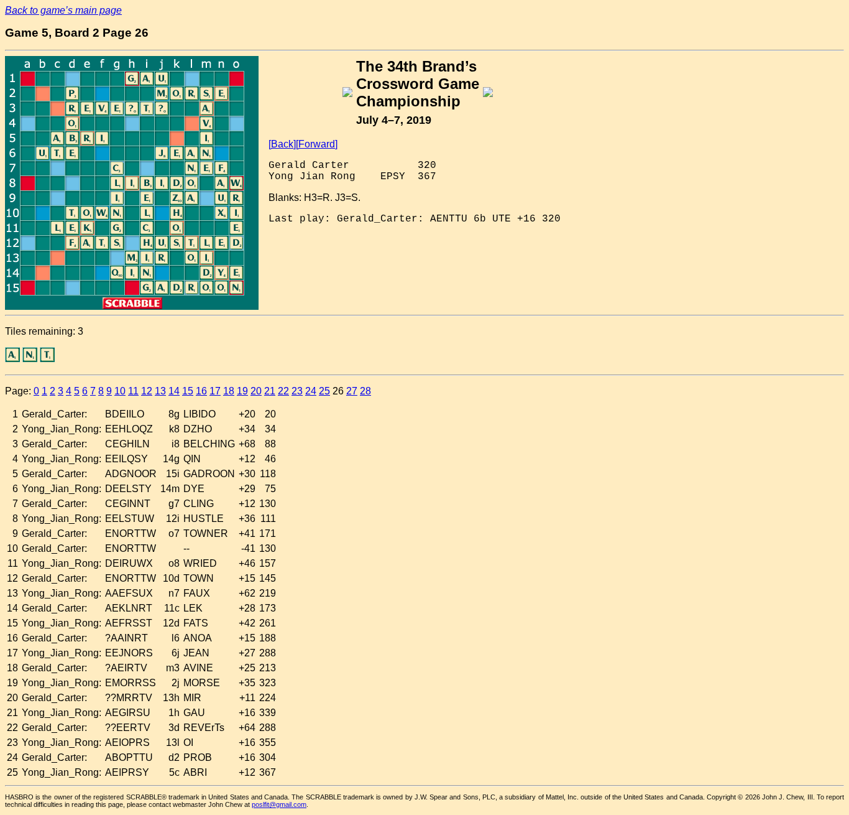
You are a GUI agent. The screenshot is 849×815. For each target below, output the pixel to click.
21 (269, 391)
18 (228, 391)
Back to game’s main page (63, 10)
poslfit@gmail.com (279, 804)
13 (160, 391)
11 (133, 391)
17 (215, 391)
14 (174, 391)
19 (242, 391)
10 (120, 391)
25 (324, 391)
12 (146, 391)
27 (351, 391)
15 (187, 391)
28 (365, 391)
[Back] (282, 144)
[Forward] (316, 144)
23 (297, 391)
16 (201, 391)
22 (283, 391)
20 (256, 391)
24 (310, 391)
